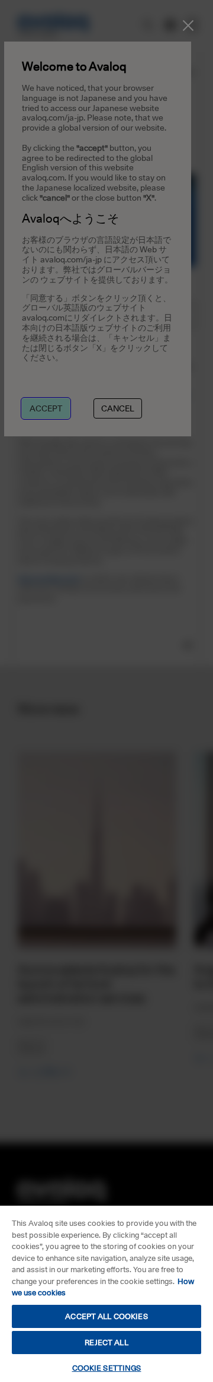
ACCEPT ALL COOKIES (106, 1316)
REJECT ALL (106, 1342)
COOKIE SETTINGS (106, 1368)
